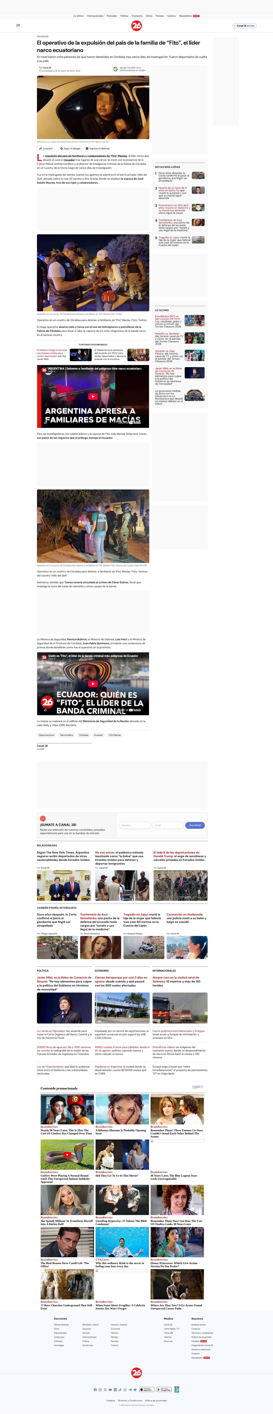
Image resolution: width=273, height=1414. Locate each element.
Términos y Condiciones (130, 1400)
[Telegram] (130, 1389)
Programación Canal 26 (202, 1345)
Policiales (42, 36)
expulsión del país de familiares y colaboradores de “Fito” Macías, (86, 156)
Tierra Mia (168, 1333)
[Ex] (105, 1389)
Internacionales (164, 970)
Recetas (114, 1341)
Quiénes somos (199, 1324)
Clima (56, 1328)
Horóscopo (59, 1337)
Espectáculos (60, 1333)
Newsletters (200, 1357)
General (86, 1333)
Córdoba (83, 735)
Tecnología (59, 1345)
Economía (102, 970)
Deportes (86, 1328)
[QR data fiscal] (176, 1391)
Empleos (195, 1353)
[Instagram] (100, 1389)
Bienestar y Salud (90, 1324)
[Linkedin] (115, 1389)
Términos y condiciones (202, 1333)
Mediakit (199, 1341)
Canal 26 (47, 67)
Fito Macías (115, 735)
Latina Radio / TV (171, 1328)
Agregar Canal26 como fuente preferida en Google (132, 69)
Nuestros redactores (201, 1349)
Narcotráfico (66, 735)
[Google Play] (164, 1390)
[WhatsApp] (125, 1389)
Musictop (168, 1341)
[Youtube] (110, 1389)
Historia (114, 1333)
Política (43, 970)
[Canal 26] (136, 1373)
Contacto (196, 1328)
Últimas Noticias (61, 1324)
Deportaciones (46, 735)
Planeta (114, 1337)
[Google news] (135, 1389)
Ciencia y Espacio (119, 1324)
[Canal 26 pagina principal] (136, 30)
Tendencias (87, 1345)
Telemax (167, 1337)
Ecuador (69, 160)
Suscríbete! (195, 825)
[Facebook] (95, 1389)
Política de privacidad (201, 1337)
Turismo (114, 1345)
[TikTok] (120, 1389)
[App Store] (146, 1390)
